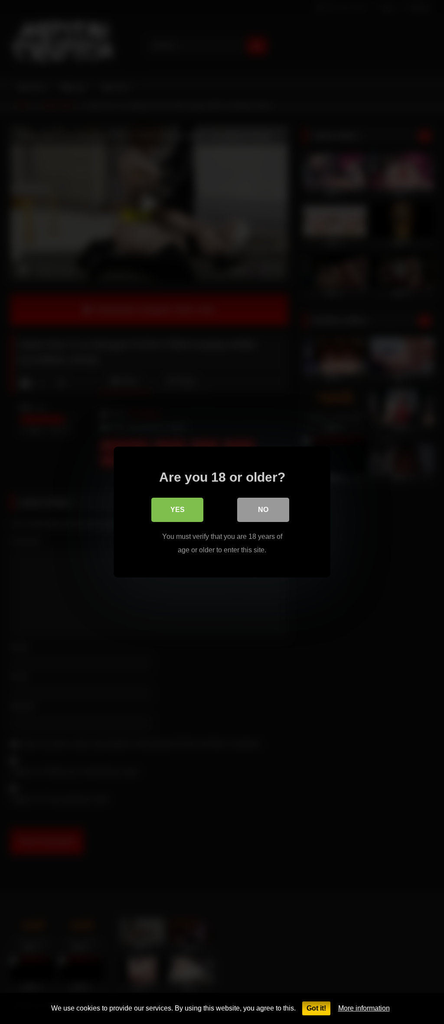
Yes (177, 509)
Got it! (316, 1008)
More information (364, 1008)
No (263, 509)
